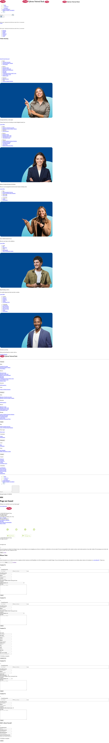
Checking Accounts (6, 62)
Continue (14, 562)
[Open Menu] (2, 17)
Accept (4, 552)
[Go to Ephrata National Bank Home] (9, 512)
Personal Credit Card (7, 68)
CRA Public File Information (6, 522)
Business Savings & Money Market (10, 128)
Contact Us (6, 6)
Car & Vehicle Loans (7, 74)
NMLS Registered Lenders (8, 251)
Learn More (2, 124)
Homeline (4, 72)
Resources (5, 33)
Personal (4, 30)
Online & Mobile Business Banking (10, 141)
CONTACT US (3, 658)
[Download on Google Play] (23, 536)
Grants (4, 198)
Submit (2, 595)
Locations (6, 8)
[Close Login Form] (3, 46)
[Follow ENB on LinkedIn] (13, 530)
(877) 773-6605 (3, 517)
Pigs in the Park (6, 306)
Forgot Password (6, 58)
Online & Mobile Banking (8, 81)
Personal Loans (6, 67)
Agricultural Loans (6, 137)
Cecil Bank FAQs (6, 302)
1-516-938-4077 (96, 560)
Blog (3, 246)
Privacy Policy (3, 523)
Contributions (5, 305)
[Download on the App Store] (7, 536)
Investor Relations (6, 9)
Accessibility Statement (4, 520)
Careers (4, 301)
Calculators (5, 247)
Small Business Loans (7, 136)
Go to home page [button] (3, 506)
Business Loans (6, 134)
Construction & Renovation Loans (9, 73)
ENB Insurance (6, 79)
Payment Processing (7, 142)
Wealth (4, 32)
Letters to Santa (6, 307)
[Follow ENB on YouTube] (30, 530)
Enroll (1, 58)
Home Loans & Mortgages (8, 70)
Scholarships (5, 200)
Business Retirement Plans (8, 145)
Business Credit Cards (7, 135)
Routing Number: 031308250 (8, 10)
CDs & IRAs (5, 64)
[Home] (40, 2)
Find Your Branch (3, 354)
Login (4, 36)
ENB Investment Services (8, 192)
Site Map (2, 521)
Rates (5, 5)
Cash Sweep (5, 144)
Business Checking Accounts (8, 127)
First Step (4, 71)
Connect (4, 35)
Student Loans (5, 75)
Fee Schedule (5, 250)
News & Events (6, 308)
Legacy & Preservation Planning (9, 193)
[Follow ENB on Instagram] (22, 530)
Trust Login (5, 195)
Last (28, 571)
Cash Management (6, 143)
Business (4, 31)
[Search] (4, 12)
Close (2, 552)
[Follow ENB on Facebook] (4, 530)
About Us (4, 297)
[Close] (0, 358)
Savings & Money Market (8, 63)
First (14, 571)
